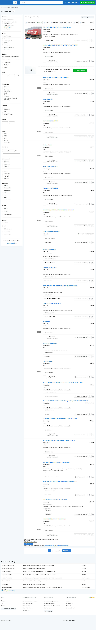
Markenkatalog (26, 610)
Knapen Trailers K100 (6, 571)
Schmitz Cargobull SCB (49, 249)
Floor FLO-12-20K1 (48, 361)
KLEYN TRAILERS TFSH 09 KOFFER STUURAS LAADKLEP (59, 440)
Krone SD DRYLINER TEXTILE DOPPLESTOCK (55, 77)
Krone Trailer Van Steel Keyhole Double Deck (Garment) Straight (60, 285)
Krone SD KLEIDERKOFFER (50, 121)
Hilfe (2, 603)
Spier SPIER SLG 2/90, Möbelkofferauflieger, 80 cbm (57, 27)
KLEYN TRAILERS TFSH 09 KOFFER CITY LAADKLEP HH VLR (60, 418)
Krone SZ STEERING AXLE (50, 166)
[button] (89, 40)
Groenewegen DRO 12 (7, 577)
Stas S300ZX (5, 584)
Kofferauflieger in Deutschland (7, 590)
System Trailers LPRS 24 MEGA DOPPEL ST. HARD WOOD (58, 210)
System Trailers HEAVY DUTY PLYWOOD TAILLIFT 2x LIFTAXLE (60, 45)
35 (59, 551)
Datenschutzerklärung (28, 603)
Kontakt (2, 605)
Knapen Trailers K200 (6, 574)
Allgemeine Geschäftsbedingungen (30, 601)
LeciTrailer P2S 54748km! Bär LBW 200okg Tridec (56, 462)
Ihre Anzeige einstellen (80, 70)
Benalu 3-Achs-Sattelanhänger (51, 231)
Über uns (3, 601)
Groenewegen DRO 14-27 (50, 267)
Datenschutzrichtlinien (49, 545)
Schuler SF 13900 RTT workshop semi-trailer (55, 499)
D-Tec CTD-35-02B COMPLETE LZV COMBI (54, 519)
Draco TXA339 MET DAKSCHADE (52, 303)
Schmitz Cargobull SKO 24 (50, 343)
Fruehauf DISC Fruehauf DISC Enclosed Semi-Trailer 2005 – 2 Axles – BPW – (63, 383)
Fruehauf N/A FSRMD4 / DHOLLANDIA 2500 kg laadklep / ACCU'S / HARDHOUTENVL (65, 401)
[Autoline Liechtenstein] (6, 2)
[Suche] (21, 3)
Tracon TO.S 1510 (47, 99)
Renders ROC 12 (5, 581)
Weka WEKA (46, 321)
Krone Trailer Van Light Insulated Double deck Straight (60, 481)
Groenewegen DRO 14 (7, 587)
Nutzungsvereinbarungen (62, 545)
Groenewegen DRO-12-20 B (50, 188)
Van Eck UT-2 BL (47, 145)
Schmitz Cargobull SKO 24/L (8, 568)
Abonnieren (28, 543)
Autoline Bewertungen (28, 608)
